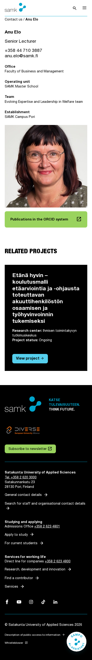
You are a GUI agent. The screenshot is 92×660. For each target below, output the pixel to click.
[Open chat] (76, 644)
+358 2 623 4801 (47, 526)
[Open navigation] (84, 8)
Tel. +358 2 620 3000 (21, 477)
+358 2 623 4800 (58, 561)
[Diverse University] (23, 431)
